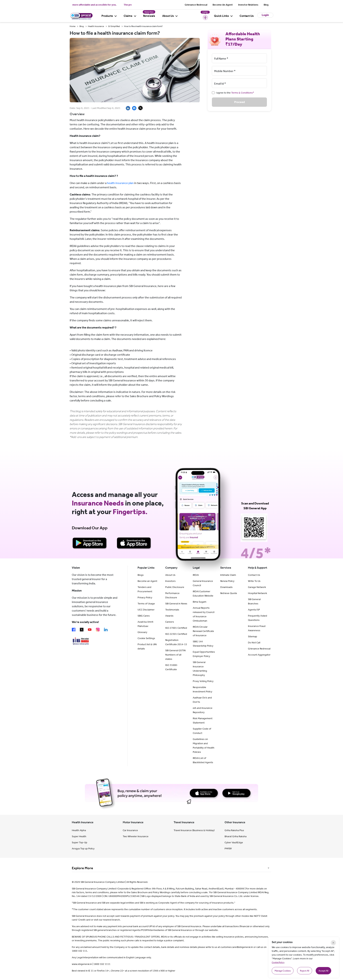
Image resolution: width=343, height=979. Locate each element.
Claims (128, 16)
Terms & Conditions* (242, 92)
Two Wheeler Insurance (135, 836)
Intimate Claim (228, 574)
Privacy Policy (145, 597)
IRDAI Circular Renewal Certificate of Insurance (203, 631)
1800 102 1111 (102, 964)
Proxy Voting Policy (203, 681)
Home (72, 26)
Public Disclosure (174, 587)
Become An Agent (223, 4)
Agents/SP (254, 609)
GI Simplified (114, 26)
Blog (266, 4)
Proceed (239, 102)
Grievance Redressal (196, 4)
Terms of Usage (146, 603)
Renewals (149, 16)
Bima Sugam (199, 601)
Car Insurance (130, 830)
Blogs (141, 574)
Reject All (304, 970)
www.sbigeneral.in (82, 964)
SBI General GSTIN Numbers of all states (175, 655)
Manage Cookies (283, 970)
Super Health (79, 836)
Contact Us (247, 16)
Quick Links (221, 16)
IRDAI (196, 574)
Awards (169, 615)
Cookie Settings (146, 638)
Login (265, 15)
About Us (168, 16)
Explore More (82, 868)
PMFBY (228, 848)
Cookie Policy (278, 962)
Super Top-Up (79, 842)
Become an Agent (147, 581)
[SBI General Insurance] (81, 15)
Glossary (142, 632)
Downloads (226, 587)
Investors (170, 581)
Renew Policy (227, 581)
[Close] (333, 942)
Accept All (323, 970)
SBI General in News (176, 603)
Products (107, 16)
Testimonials (172, 609)
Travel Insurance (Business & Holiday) (194, 830)
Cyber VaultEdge (234, 842)
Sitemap (252, 636)
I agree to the (235, 92)
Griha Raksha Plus (234, 830)
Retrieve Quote (228, 593)
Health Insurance (96, 26)
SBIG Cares (144, 615)
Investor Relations (248, 4)
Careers (169, 621)
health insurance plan (120, 183)
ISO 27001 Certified (176, 627)
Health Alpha (79, 830)
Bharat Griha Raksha (236, 836)
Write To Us (254, 581)
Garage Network (257, 587)
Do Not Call (254, 642)
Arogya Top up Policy (83, 848)
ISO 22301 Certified (176, 634)
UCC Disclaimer (146, 609)
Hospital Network (257, 593)
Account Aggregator (259, 654)
